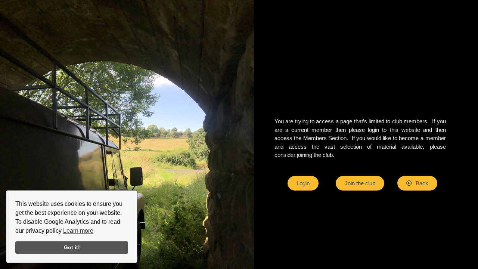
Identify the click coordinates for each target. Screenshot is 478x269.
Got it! (72, 247)
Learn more (78, 231)
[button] (417, 183)
